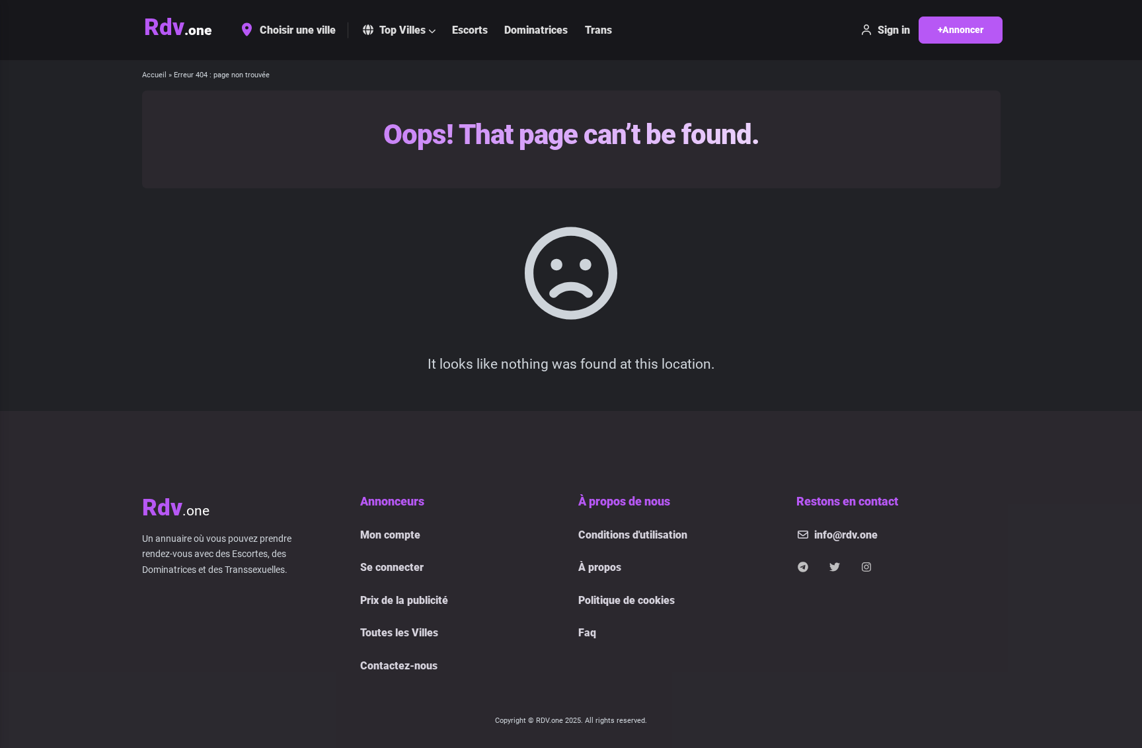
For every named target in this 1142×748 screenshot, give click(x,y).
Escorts (470, 30)
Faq (587, 632)
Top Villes (402, 30)
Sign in (894, 30)
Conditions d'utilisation (632, 535)
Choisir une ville (298, 30)
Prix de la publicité (404, 600)
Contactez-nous (399, 665)
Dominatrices (536, 30)
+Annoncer (960, 29)
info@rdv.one (846, 535)
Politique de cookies (626, 600)
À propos (599, 567)
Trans (598, 30)
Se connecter (392, 567)
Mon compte (390, 535)
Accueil (154, 75)
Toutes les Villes (399, 632)
